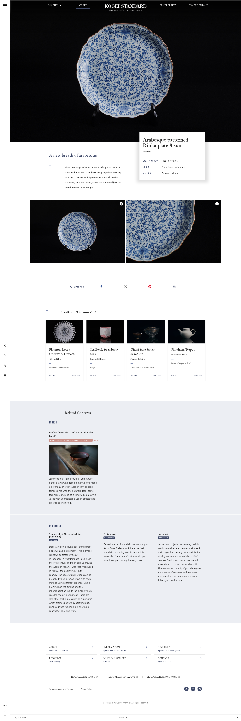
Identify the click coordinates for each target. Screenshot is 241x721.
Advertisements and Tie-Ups (61, 689)
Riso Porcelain (169, 160)
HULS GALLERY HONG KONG (162, 676)
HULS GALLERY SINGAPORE (121, 676)
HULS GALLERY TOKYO (83, 676)
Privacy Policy (86, 689)
